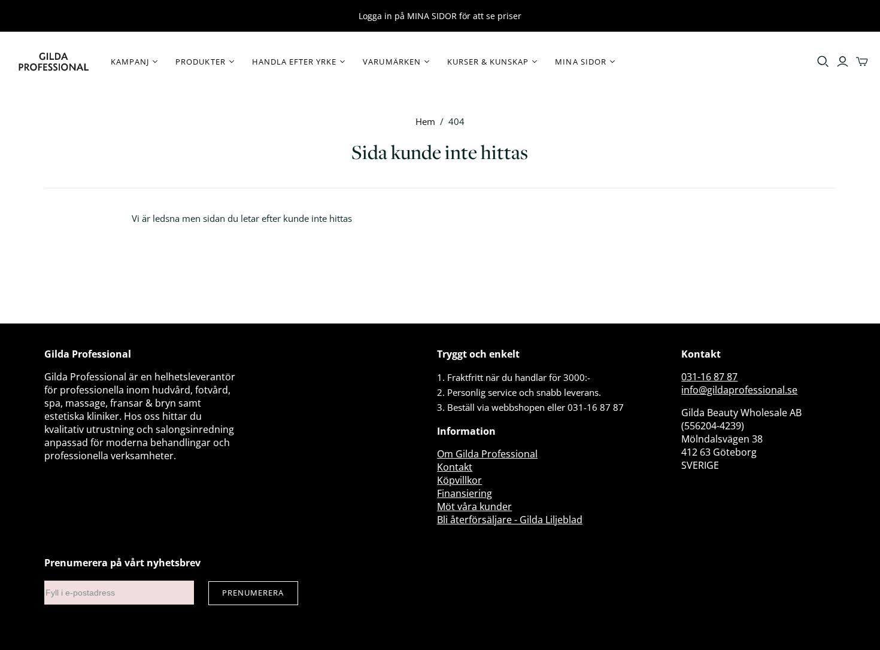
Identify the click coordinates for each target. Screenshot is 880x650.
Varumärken (391, 61)
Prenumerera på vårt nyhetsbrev (122, 562)
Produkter (200, 61)
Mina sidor (580, 61)
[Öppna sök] (823, 62)
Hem (425, 121)
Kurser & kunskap (488, 61)
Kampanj (130, 61)
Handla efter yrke (294, 61)
